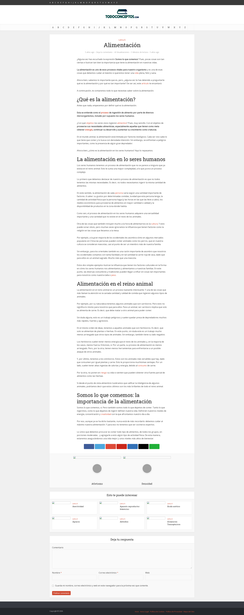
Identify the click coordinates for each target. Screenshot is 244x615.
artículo (145, 83)
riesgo (104, 372)
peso (113, 275)
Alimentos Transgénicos (173, 522)
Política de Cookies (157, 611)
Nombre (57, 572)
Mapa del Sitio (189, 611)
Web (147, 572)
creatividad (106, 414)
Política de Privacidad (174, 611)
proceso (105, 112)
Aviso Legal (144, 611)
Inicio (137, 611)
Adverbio (124, 521)
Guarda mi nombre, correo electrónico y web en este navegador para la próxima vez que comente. (101, 585)
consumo (142, 365)
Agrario (76, 521)
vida (137, 73)
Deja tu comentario (104, 52)
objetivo (90, 123)
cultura (154, 223)
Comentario (57, 547)
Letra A (122, 39)
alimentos (122, 123)
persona (119, 193)
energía (89, 129)
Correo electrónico (108, 572)
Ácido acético (173, 506)
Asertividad (78, 506)
